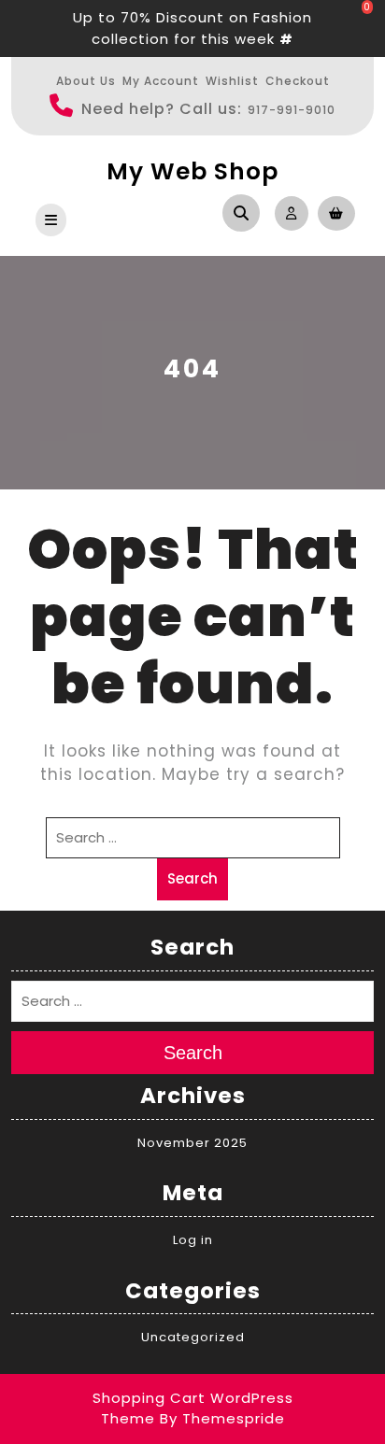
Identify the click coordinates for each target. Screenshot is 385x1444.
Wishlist (232, 81)
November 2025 (192, 1143)
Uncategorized (193, 1337)
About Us (86, 81)
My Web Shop (192, 171)
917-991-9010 (291, 110)
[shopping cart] (331, 212)
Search (192, 878)
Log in (193, 1240)
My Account (160, 81)
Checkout (297, 81)
